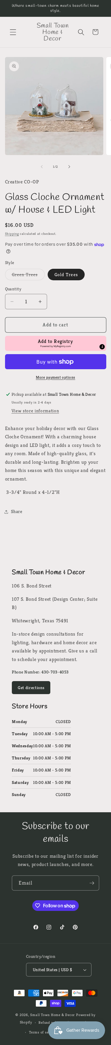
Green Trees (28, 275)
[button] (13, 32)
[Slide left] (41, 166)
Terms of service (43, 1032)
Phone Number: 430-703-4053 (40, 672)
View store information (35, 411)
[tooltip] (102, 346)
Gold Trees (66, 274)
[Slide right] (69, 166)
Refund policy (49, 1022)
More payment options (55, 377)
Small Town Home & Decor (52, 1015)
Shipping (12, 234)
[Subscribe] (92, 883)
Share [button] (16, 511)
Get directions (31, 687)
